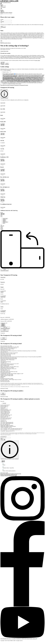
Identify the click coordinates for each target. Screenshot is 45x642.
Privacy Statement (7, 70)
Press (14, 474)
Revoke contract (32, 638)
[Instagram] (22, 498)
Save (5, 82)
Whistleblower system (20, 638)
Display (4, 219)
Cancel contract (27, 638)
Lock (4, 223)
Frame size (2, 282)
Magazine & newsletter (10, 473)
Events (15, 473)
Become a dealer (10, 474)
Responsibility (3, 473)
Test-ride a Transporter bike (5, 328)
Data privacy (9, 638)
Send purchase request (4, 270)
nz (35, 638)
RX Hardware (3, 311)
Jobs (16, 474)
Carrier (2, 306)
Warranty (10, 475)
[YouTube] (22, 622)
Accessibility (13, 638)
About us (9, 2)
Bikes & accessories (4, 2)
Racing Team (18, 473)
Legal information (3, 638)
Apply (4, 102)
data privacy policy (25, 56)
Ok (1, 40)
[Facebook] (22, 564)
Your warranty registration (7, 12)
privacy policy (37, 60)
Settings (2, 64)
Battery (4, 220)
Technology (2, 475)
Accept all (7, 64)
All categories (3, 394)
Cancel (2, 82)
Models (1, 12)
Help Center (14, 475)
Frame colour (5, 218)
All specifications (3, 339)
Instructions (7, 475)
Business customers (3, 474)
